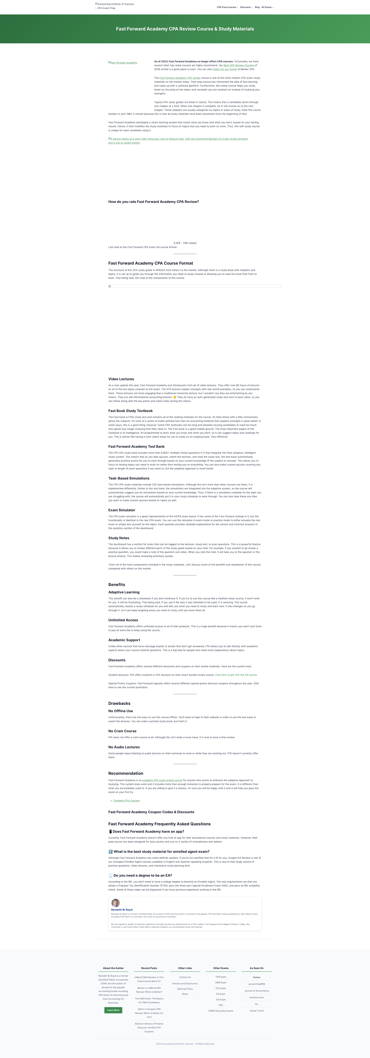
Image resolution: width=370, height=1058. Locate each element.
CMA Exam (220, 982)
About (185, 994)
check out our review (225, 69)
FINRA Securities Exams (220, 1010)
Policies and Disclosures (185, 983)
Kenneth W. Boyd (121, 909)
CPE (221, 1005)
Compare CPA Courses (126, 800)
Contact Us (185, 977)
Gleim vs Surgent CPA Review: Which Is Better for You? (149, 1013)
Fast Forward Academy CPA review (179, 77)
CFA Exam (221, 988)
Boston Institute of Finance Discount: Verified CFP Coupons (149, 1027)
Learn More (113, 1010)
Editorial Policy (185, 988)
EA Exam (220, 994)
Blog (257, 7)
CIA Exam (221, 999)
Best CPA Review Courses (238, 65)
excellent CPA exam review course (162, 780)
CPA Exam (221, 976)
